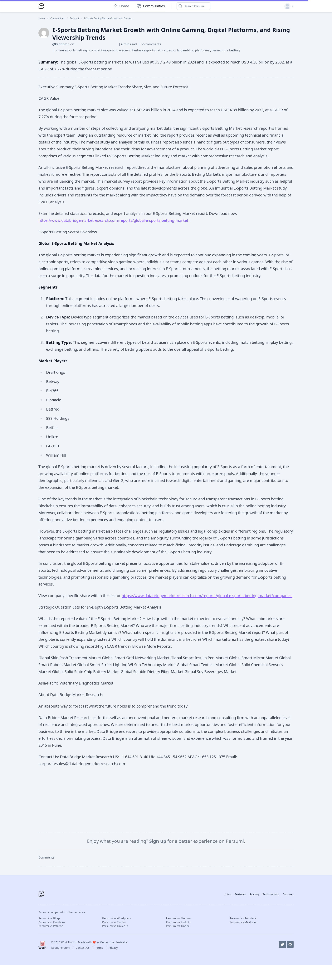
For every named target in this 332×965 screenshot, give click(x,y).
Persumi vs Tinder (177, 926)
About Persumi (61, 947)
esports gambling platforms (189, 50)
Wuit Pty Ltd (68, 942)
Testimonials (271, 894)
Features (240, 894)
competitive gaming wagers (110, 50)
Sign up (158, 841)
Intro (228, 894)
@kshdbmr (60, 44)
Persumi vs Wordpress (116, 918)
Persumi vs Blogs (49, 918)
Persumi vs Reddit (177, 922)
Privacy (113, 947)
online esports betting (71, 50)
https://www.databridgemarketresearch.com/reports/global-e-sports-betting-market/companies (207, 595)
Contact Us (83, 947)
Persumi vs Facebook (51, 922)
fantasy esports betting (149, 50)
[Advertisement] (166, 800)
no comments (151, 44)
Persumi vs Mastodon (243, 922)
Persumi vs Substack (243, 918)
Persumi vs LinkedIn (115, 926)
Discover (288, 894)
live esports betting (226, 50)
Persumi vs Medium (179, 918)
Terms (99, 947)
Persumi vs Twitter (114, 922)
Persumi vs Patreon (50, 926)
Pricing (254, 894)
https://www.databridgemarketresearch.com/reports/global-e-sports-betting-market (113, 220)
